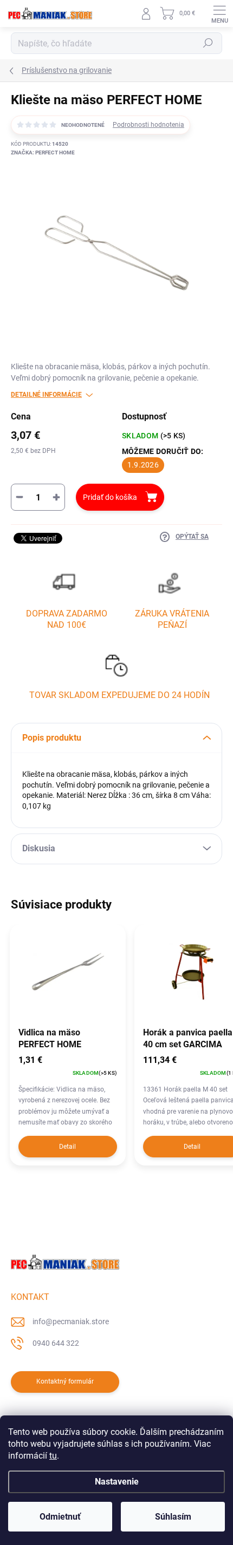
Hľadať (208, 43)
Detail (67, 1146)
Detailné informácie (46, 394)
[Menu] (219, 13)
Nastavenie (117, 1481)
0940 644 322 (56, 1343)
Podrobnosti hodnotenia (148, 124)
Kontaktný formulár (65, 1381)
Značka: (43, 152)
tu (53, 1456)
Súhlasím (173, 1517)
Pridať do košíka (110, 497)
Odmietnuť (60, 1517)
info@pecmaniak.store (71, 1321)
